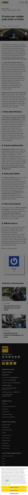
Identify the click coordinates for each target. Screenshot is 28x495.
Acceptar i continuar (14, 487)
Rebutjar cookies (14, 490)
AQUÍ (7, 480)
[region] (14, 480)
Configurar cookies (14, 493)
